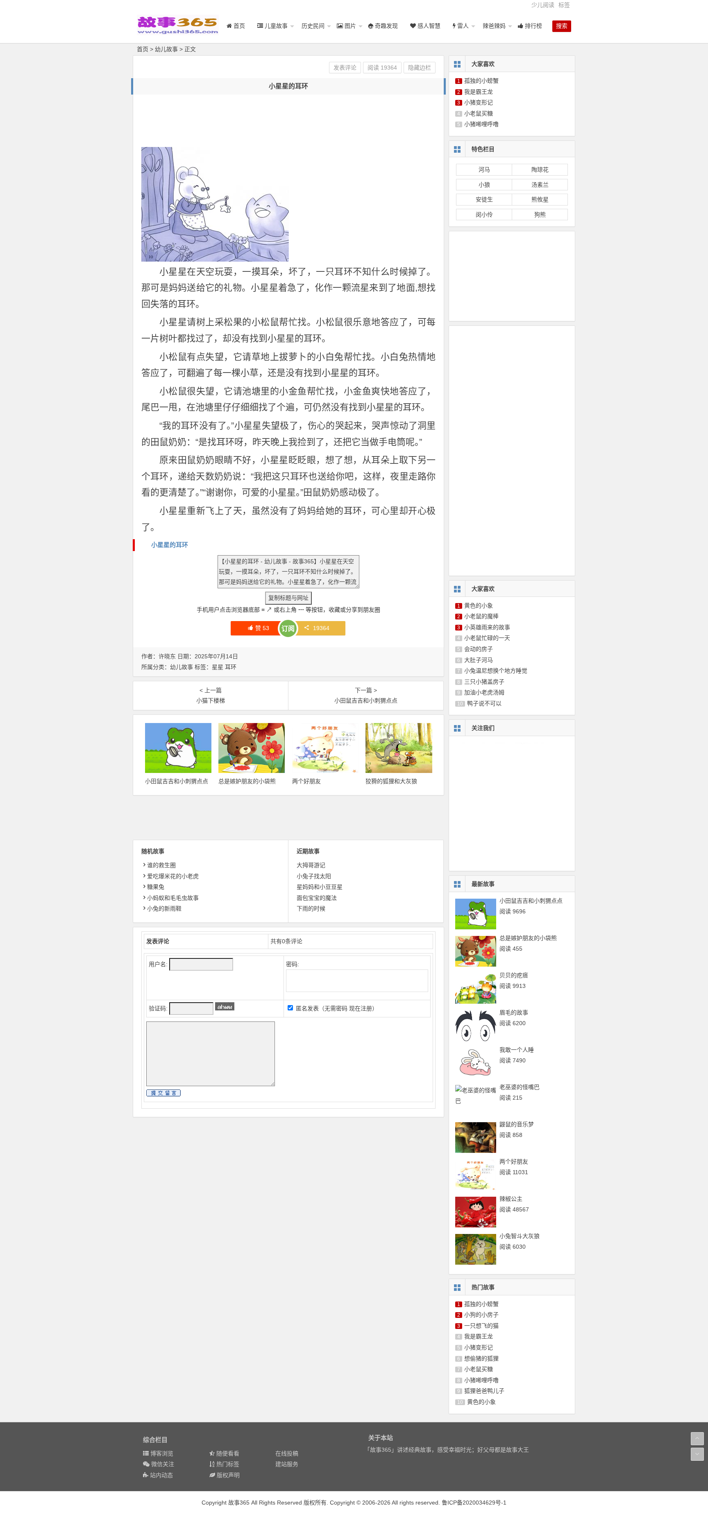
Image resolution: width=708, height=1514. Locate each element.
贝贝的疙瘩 (513, 975)
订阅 (288, 628)
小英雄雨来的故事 (487, 627)
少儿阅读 (542, 5)
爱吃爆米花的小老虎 (173, 876)
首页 (142, 49)
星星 (217, 667)
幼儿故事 (166, 49)
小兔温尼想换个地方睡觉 (495, 670)
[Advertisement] (290, 121)
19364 (321, 628)
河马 (484, 169)
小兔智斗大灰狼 (519, 1236)
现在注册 (360, 1008)
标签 (564, 5)
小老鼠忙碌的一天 (487, 638)
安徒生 (484, 199)
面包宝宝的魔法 (317, 898)
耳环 (230, 667)
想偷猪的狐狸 (481, 1358)
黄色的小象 (478, 605)
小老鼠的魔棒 (481, 616)
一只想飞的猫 (481, 1325)
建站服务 (286, 1464)
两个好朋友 (306, 781)
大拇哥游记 (311, 865)
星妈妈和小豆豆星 (320, 887)
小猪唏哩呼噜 (481, 124)
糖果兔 (155, 887)
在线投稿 (286, 1453)
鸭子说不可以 (484, 703)
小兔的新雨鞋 (164, 908)
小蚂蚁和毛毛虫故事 (173, 898)
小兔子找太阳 (314, 876)
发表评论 (345, 67)
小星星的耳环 (169, 544)
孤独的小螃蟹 (481, 80)
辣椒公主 (510, 1198)
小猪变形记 (478, 102)
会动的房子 (478, 649)
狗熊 (540, 214)
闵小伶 (484, 214)
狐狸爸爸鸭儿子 (484, 1390)
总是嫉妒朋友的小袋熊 (247, 781)
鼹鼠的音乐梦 (516, 1124)
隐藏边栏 (419, 67)
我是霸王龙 (478, 91)
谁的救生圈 (161, 865)
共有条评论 (286, 941)
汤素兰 (540, 184)
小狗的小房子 (481, 1314)
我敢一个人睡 (516, 1049)
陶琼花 (540, 169)
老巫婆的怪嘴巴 (519, 1087)
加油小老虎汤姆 (484, 692)
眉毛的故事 (513, 1012)
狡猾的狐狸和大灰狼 (391, 781)
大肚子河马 (478, 660)
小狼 (484, 184)
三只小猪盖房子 (484, 681)
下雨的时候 (311, 908)
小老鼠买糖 (478, 113)
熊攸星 (540, 199)
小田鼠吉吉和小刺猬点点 (176, 781)
